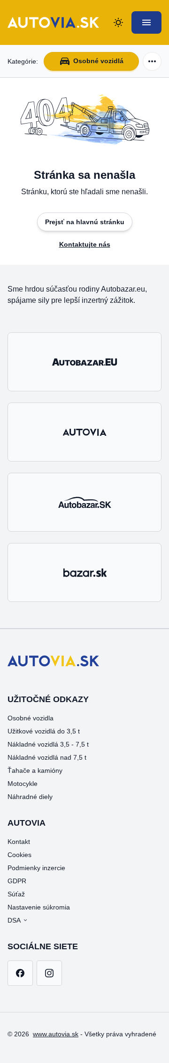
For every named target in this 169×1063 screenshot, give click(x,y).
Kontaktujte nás (84, 244)
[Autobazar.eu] (84, 361)
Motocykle (23, 783)
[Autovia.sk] (84, 432)
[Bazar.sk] (84, 572)
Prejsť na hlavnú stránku (84, 222)
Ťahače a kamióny (35, 770)
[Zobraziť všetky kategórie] (152, 61)
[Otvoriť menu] (146, 22)
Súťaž (16, 894)
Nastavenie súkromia (39, 907)
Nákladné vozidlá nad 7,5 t (47, 757)
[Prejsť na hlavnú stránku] (53, 22)
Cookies (19, 854)
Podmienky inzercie (36, 868)
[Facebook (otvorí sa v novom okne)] (20, 973)
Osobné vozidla (31, 718)
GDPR (17, 881)
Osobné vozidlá (98, 61)
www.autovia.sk (55, 1034)
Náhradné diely (30, 796)
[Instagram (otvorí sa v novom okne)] (49, 973)
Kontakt (19, 841)
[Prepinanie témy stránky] (118, 22)
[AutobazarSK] (84, 502)
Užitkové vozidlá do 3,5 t (44, 731)
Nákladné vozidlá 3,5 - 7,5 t (48, 744)
